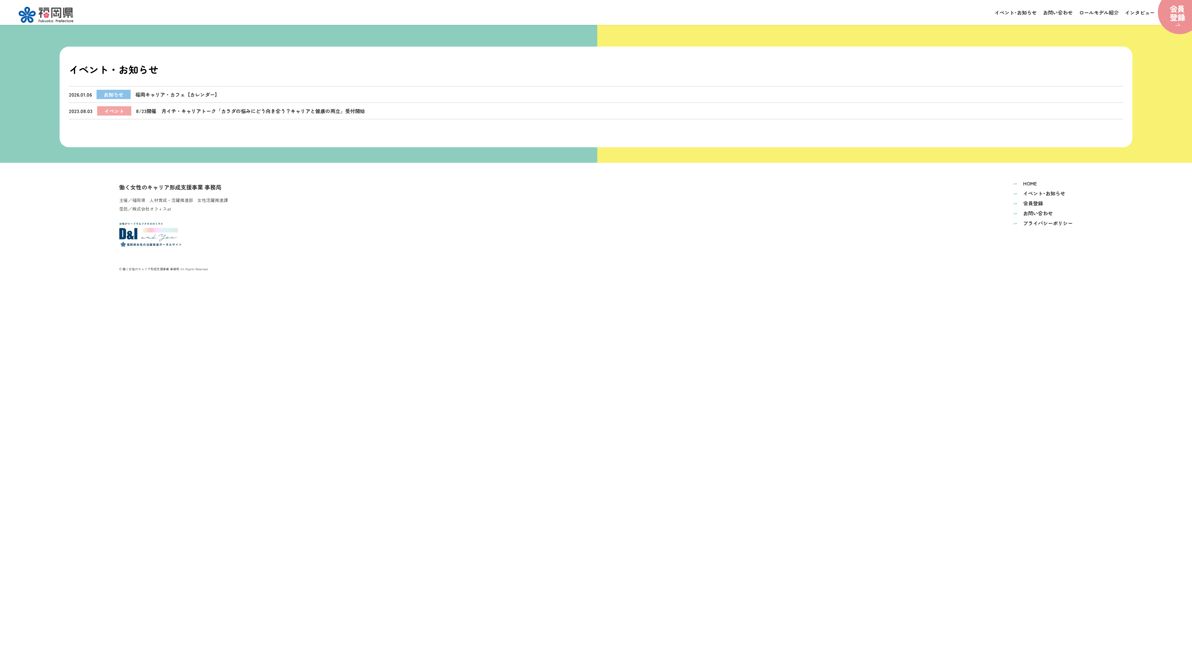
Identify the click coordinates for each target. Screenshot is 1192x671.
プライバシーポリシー (1043, 223)
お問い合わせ (1058, 12)
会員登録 (1028, 203)
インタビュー (1140, 12)
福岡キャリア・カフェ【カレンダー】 (144, 94)
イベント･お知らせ (1016, 12)
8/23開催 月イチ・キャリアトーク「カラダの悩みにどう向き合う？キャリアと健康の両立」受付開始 (217, 111)
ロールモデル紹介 (1099, 12)
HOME (1025, 183)
